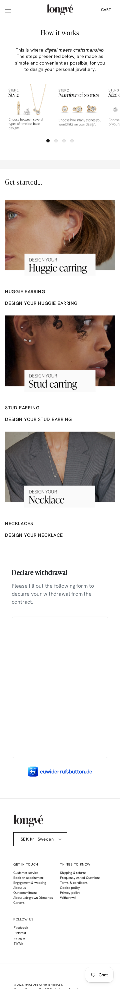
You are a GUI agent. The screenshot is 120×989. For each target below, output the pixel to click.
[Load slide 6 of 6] (72, 141)
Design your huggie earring (41, 303)
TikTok (18, 944)
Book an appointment (28, 878)
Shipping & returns (73, 873)
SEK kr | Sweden (37, 839)
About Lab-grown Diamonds (33, 897)
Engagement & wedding (29, 883)
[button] (8, 9)
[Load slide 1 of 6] (48, 141)
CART (106, 9)
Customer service (25, 873)
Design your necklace (34, 535)
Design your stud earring (38, 419)
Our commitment (25, 892)
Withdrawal (68, 897)
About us (19, 888)
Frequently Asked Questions (80, 878)
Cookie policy (70, 888)
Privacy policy (70, 892)
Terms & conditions (73, 883)
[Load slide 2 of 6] (56, 141)
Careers (19, 902)
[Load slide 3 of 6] (64, 141)
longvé (29, 985)
